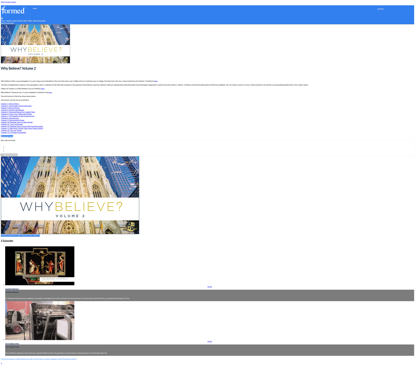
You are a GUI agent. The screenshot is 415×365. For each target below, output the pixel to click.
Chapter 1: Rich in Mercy (10, 104)
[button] (2, 18)
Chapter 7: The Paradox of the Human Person (17, 116)
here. (156, 81)
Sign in (44, 21)
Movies (15, 21)
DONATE (380, 9)
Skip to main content (8, 2)
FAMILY (30, 21)
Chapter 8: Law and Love (10, 118)
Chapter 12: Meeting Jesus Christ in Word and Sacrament (22, 126)
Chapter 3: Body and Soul (10, 108)
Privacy (41, 359)
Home (3, 21)
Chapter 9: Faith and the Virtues (12, 120)
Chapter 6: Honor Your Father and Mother (16, 114)
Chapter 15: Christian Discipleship (13, 132)
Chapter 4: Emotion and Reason (12, 110)
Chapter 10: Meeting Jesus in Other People (17, 122)
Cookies (47, 359)
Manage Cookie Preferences (61, 359)
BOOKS (20, 21)
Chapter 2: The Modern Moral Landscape (16, 106)
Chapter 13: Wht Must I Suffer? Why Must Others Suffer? (22, 128)
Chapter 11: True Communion (12, 124)
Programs (9, 21)
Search (35, 8)
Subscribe (5, 136)
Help (31, 359)
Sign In (12, 23)
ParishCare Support (8, 359)
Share (11, 136)
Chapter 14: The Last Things (11, 130)
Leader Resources (22, 359)
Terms (35, 359)
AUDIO (25, 21)
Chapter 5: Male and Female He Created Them (18, 112)
